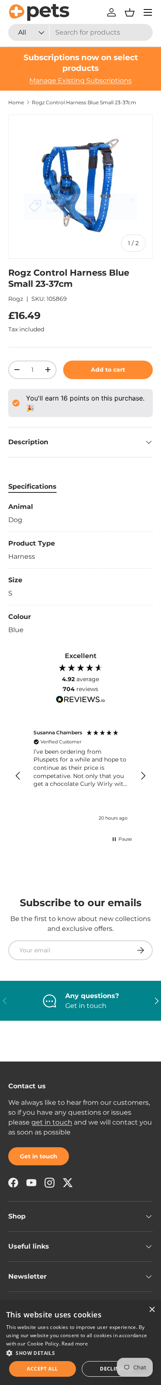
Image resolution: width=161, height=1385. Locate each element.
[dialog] (80, 1343)
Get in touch (38, 1156)
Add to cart (108, 369)
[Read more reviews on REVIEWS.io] (80, 700)
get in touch (51, 1122)
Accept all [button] (42, 1368)
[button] (130, 12)
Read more (75, 1343)
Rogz (15, 298)
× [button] (152, 1310)
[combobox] (80, 32)
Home (16, 102)
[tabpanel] (80, 568)
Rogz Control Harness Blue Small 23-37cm (84, 102)
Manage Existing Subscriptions (80, 80)
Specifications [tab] (32, 486)
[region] (80, 776)
